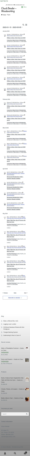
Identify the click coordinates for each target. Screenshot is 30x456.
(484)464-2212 (10, 4)
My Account (5, 453)
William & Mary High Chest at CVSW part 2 (16, 107)
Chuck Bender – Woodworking (8, 10)
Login (1, 1)
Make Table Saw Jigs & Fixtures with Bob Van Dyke (16, 280)
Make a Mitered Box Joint (10, 321)
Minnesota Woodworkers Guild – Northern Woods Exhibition (15, 177)
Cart (23, 452)
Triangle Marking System (10, 332)
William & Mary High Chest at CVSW (16, 38)
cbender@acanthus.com (19, 4)
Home (4, 14)
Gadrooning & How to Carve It (12, 335)
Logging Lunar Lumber (9, 324)
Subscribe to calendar (14, 297)
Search (15, 453)
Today (15, 292)
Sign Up (5, 1)
